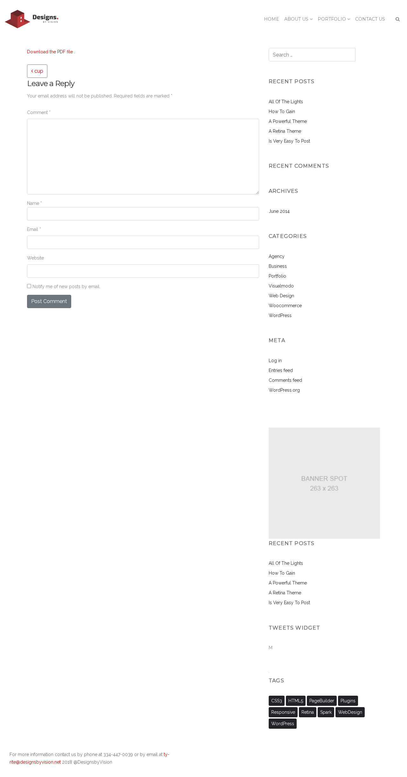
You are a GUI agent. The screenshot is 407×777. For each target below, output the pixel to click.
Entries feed (281, 370)
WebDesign (350, 712)
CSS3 (276, 700)
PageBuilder (321, 700)
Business (278, 266)
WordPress (280, 315)
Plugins (348, 700)
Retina (307, 712)
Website (35, 257)
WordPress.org (284, 390)
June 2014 (279, 211)
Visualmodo (281, 285)
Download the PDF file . (51, 51)
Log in (275, 360)
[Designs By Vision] (31, 19)
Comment (39, 112)
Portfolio (277, 276)
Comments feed (285, 380)
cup (38, 71)
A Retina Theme (285, 131)
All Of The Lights (286, 101)
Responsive (283, 712)
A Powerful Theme (288, 121)
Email (34, 229)
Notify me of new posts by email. (66, 286)
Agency (277, 256)
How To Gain (282, 111)
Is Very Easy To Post (289, 141)
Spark (326, 712)
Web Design (281, 295)
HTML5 (295, 700)
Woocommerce (285, 305)
